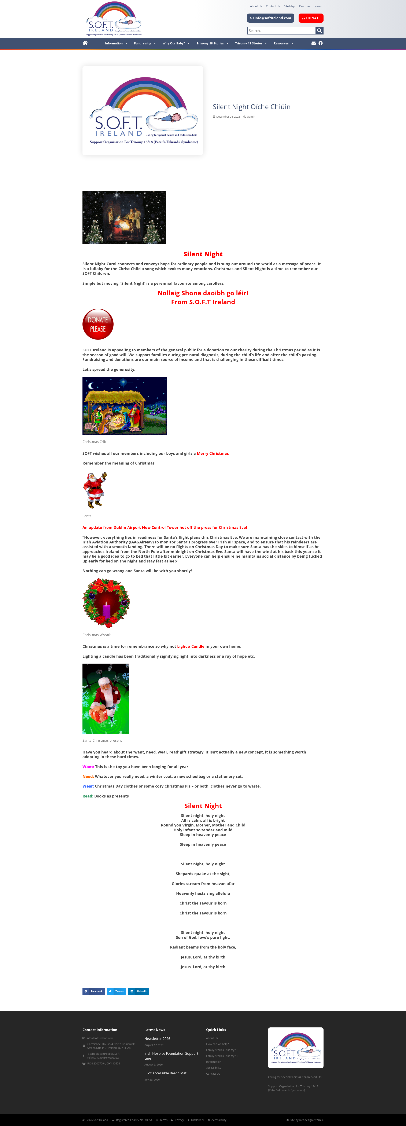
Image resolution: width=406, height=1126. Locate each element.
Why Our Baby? (174, 43)
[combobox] (281, 31)
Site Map (289, 6)
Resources (281, 43)
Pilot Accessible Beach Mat (165, 1073)
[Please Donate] (98, 338)
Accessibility (213, 1068)
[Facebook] (321, 43)
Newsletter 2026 (157, 1038)
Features (304, 6)
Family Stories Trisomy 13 (222, 1056)
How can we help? (217, 1044)
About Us (256, 6)
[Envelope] (314, 43)
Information (114, 43)
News (317, 6)
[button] (93, 991)
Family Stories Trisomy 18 (222, 1050)
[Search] (320, 31)
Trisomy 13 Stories (248, 43)
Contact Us (273, 6)
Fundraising (142, 43)
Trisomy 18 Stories (210, 43)
